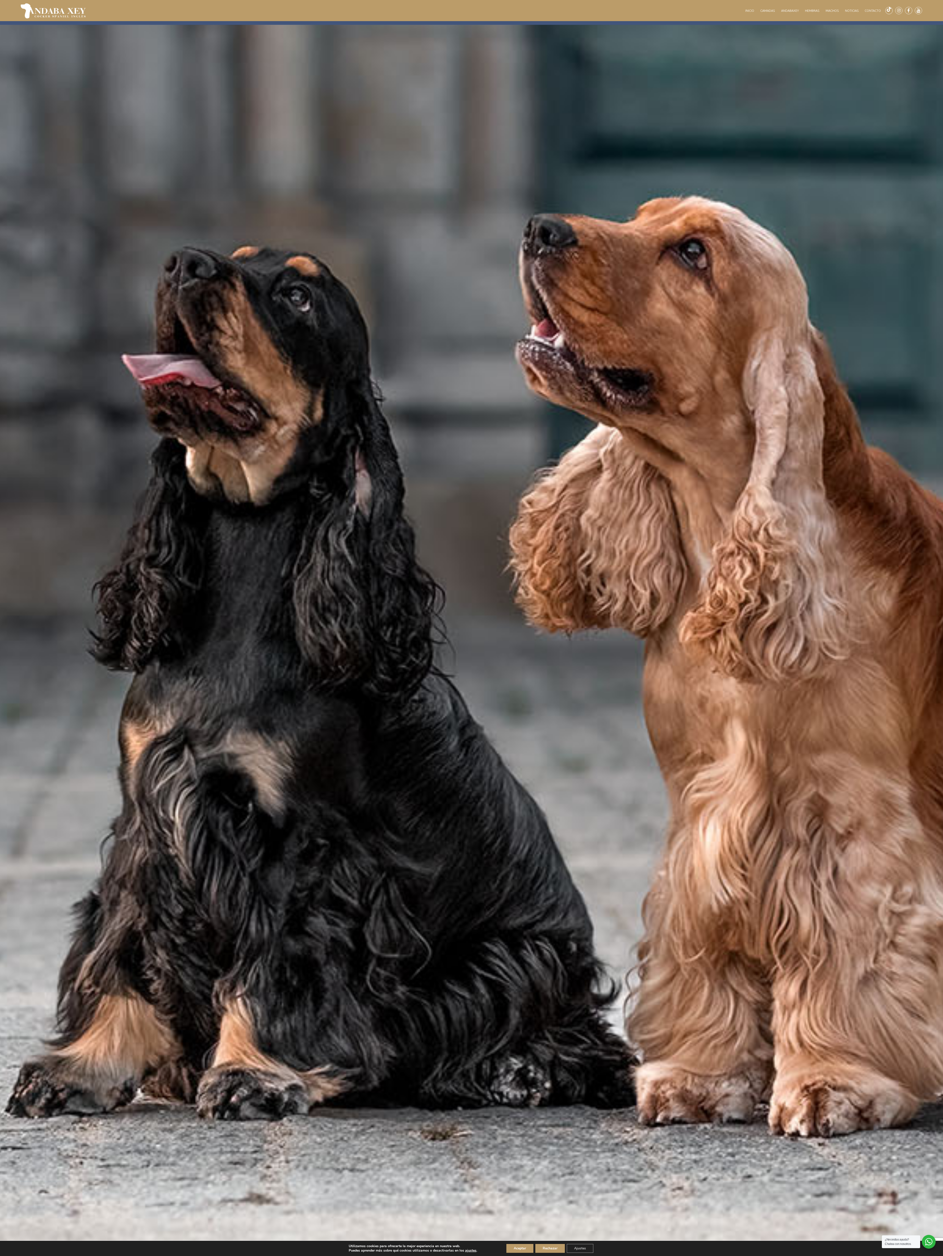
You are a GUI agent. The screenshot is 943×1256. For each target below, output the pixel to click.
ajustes (470, 1250)
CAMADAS (767, 10)
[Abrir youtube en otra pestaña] (918, 10)
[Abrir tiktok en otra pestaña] (889, 10)
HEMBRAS (812, 10)
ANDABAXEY (790, 10)
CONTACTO (873, 10)
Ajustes (580, 1248)
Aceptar (520, 1248)
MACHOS (832, 10)
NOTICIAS (852, 10)
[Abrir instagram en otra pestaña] (898, 10)
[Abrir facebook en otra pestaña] (908, 10)
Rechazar (550, 1248)
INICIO (749, 10)
